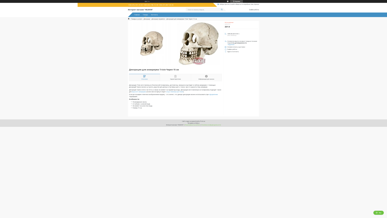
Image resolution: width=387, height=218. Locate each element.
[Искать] (222, 10)
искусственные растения (174, 92)
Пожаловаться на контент (192, 125)
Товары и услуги (136, 19)
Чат (380, 213)
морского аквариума (139, 92)
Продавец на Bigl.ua (193, 123)
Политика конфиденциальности (211, 125)
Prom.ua (202, 121)
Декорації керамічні (158, 19)
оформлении (213, 94)
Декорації (147, 19)
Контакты (154, 14)
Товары (145, 14)
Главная (137, 14)
